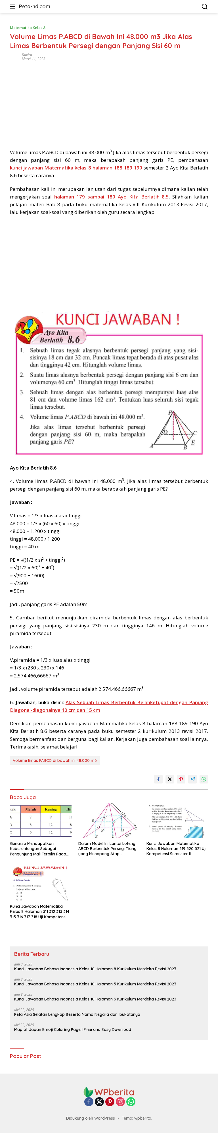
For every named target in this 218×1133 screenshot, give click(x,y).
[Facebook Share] (158, 779)
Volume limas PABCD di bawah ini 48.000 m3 (55, 760)
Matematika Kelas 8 (27, 27)
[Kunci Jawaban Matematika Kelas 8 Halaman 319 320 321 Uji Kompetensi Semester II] (177, 820)
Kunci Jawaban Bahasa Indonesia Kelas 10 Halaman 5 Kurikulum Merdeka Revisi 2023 (95, 984)
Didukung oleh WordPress (90, 1118)
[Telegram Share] (192, 779)
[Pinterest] (109, 1102)
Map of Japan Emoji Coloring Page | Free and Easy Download (72, 1029)
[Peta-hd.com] (109, 1091)
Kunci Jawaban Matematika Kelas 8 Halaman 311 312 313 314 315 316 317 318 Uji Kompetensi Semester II (39, 911)
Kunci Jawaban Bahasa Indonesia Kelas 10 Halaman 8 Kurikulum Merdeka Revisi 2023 (95, 968)
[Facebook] (88, 1102)
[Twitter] (99, 1102)
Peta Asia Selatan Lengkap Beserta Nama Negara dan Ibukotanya (77, 1014)
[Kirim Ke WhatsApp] (204, 779)
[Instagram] (120, 1102)
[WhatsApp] (130, 1102)
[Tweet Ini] (169, 779)
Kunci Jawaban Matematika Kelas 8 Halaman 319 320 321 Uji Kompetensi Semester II (176, 848)
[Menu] (14, 6)
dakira (27, 54)
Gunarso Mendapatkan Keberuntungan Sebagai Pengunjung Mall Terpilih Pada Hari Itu (38, 849)
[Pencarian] (205, 6)
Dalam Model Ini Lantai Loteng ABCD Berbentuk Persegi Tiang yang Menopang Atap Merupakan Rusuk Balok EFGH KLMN (107, 849)
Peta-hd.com (34, 6)
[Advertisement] (109, 103)
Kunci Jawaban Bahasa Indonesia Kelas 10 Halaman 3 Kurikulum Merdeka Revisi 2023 (95, 999)
